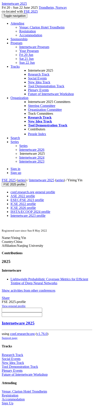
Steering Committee (41, 106)
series (21, 180)
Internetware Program (34, 47)
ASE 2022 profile (22, 196)
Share (6, 298)
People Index (37, 134)
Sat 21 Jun (26, 59)
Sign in (15, 169)
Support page (9, 338)
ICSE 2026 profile (23, 208)
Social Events (37, 78)
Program (16, 43)
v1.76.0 (42, 334)
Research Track (38, 74)
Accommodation (30, 35)
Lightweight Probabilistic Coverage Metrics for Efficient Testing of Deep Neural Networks (49, 281)
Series (23, 146)
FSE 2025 (31, 11)
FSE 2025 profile (14, 184)
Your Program (29, 51)
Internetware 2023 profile (27, 215)
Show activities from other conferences (28, 290)
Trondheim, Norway (53, 7)
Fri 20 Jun (26, 55)
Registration (27, 31)
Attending (17, 23)
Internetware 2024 (31, 157)
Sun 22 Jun (27, 62)
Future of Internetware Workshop (51, 94)
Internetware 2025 (41, 180)
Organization (19, 98)
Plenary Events (38, 90)
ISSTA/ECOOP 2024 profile (30, 212)
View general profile (14, 306)
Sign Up (7, 403)
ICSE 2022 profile (23, 204)
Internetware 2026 (31, 149)
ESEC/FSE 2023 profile (27, 200)
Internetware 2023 (31, 161)
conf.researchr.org (22, 334)
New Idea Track (39, 82)
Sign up (15, 173)
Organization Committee (45, 109)
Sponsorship (19, 39)
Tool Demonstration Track (46, 86)
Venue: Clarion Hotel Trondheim (41, 27)
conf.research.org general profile (32, 192)
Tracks (15, 66)
